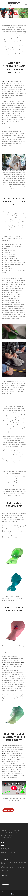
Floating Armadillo (10, 596)
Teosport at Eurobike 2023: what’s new (12, 867)
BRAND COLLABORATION (8, 852)
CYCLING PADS (5, 848)
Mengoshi (20, 526)
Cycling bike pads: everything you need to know (14, 866)
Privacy (24, 892)
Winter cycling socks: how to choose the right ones (13, 870)
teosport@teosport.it (12, 832)
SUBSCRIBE (5, 883)
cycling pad (6, 81)
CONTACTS (4, 854)
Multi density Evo (10, 695)
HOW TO (3, 851)
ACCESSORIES (4, 849)
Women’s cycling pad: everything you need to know (14, 863)
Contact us (8, 810)
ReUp (4, 753)
